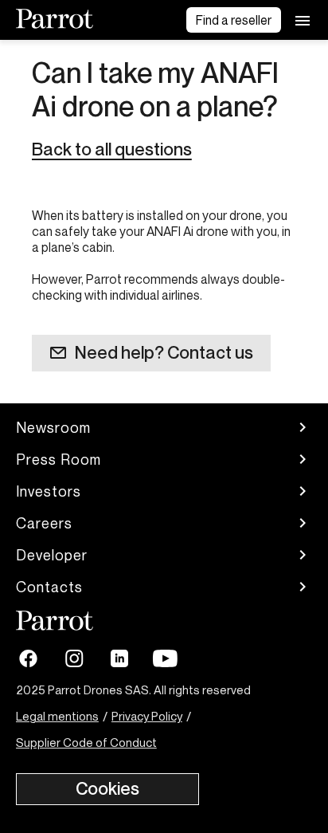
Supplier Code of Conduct (86, 742)
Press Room (58, 459)
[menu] (302, 20)
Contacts (49, 586)
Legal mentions (57, 716)
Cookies (107, 788)
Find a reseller (233, 20)
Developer (52, 555)
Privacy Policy (146, 716)
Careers (44, 523)
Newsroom (53, 427)
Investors (48, 491)
